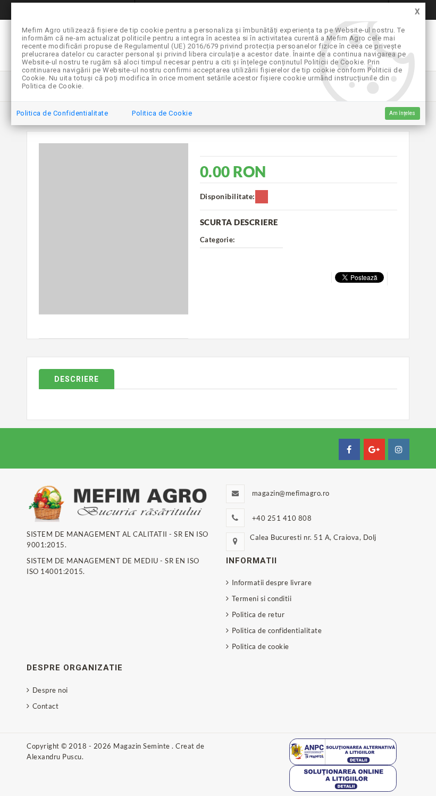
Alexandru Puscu (54, 756)
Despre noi (50, 690)
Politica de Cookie (162, 113)
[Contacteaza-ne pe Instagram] (398, 449)
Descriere (76, 379)
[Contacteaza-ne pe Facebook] (349, 449)
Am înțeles (402, 113)
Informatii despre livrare (272, 582)
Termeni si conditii (261, 598)
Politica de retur (258, 614)
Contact (45, 706)
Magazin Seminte (142, 746)
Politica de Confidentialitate (62, 113)
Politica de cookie (260, 646)
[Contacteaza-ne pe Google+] (374, 449)
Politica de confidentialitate (277, 630)
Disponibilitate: (227, 196)
